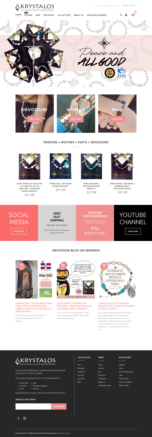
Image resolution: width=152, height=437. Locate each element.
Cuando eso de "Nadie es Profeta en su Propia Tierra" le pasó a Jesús (116, 306)
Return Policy (124, 385)
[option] (34, 113)
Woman (101, 368)
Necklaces (81, 372)
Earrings (81, 375)
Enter (121, 368)
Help (120, 375)
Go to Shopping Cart (126, 372)
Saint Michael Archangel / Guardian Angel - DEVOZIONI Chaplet (122, 186)
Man (99, 372)
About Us (101, 382)
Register (122, 365)
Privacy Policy (124, 379)
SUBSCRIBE (59, 406)
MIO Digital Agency (63, 433)
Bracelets (81, 368)
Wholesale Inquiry (104, 385)
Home (100, 365)
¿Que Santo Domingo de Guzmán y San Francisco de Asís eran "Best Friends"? (74, 306)
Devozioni (81, 379)
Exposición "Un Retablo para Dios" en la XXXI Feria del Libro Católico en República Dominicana (34, 307)
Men (79, 382)
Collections (102, 379)
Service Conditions (125, 382)
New (79, 365)
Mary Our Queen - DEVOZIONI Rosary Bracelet (91, 186)
